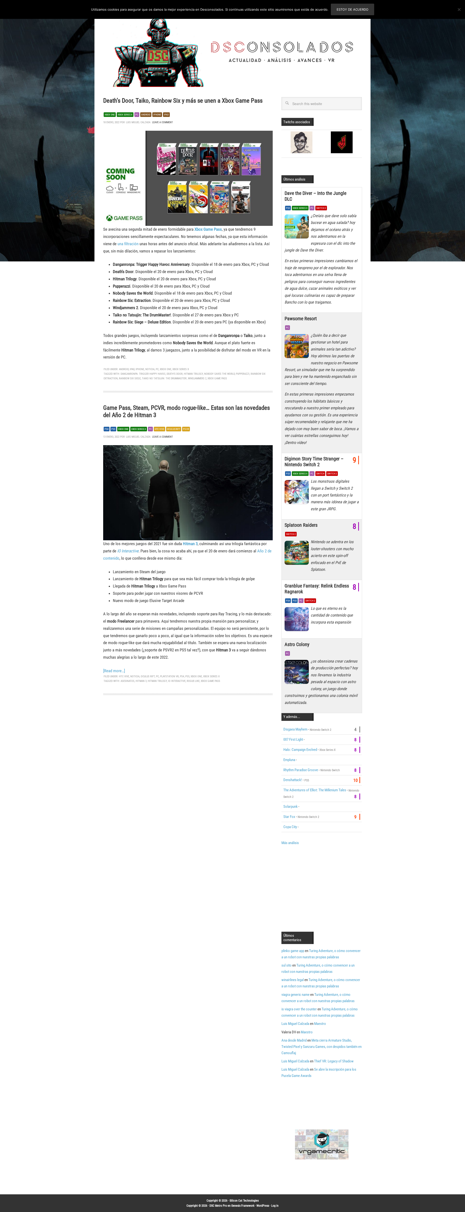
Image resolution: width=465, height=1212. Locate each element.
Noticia (150, 369)
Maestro (320, 1023)
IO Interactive (128, 551)
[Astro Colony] (298, 673)
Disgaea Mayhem (295, 729)
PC (136, 114)
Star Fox (289, 817)
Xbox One (110, 114)
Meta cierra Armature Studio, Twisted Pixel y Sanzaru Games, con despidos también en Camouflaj (321, 1046)
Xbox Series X (125, 114)
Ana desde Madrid (294, 1040)
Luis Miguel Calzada (295, 1023)
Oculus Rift (173, 429)
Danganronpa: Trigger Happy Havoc (143, 373)
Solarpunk (290, 806)
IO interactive (177, 681)
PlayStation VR (169, 676)
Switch (320, 473)
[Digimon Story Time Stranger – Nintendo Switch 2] (298, 493)
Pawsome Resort (301, 318)
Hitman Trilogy (193, 373)
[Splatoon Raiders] (298, 554)
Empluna (289, 760)
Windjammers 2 (197, 378)
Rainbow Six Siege (130, 378)
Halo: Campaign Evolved (300, 749)
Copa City (290, 827)
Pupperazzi (242, 373)
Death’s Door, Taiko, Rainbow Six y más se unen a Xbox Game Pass (183, 100)
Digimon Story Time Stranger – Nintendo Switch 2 (314, 461)
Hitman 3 (190, 543)
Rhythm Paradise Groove (300, 770)
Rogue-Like (193, 681)
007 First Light (293, 739)
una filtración (128, 243)
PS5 (113, 429)
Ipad (166, 114)
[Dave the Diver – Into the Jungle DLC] (298, 228)
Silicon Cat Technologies (244, 1200)
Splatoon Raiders (301, 525)
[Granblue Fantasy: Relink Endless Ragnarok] (298, 620)
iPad (132, 369)
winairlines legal (292, 980)
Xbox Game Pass (208, 229)
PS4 (106, 429)
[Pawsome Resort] (298, 347)
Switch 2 (321, 208)
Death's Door (175, 373)
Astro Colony (297, 644)
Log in (275, 1205)
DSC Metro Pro (218, 1205)
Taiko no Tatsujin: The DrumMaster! (164, 378)
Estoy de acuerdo (352, 9)
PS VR (186, 429)
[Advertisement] (322, 888)
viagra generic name (295, 994)
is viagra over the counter (299, 1009)
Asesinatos (127, 681)
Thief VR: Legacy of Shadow (334, 1061)
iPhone (140, 369)
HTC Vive (159, 429)
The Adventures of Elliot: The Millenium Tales (314, 790)
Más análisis (290, 843)
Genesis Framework (242, 1205)
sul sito (286, 965)
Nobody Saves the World (219, 373)
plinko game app (292, 951)
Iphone (157, 114)
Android (145, 114)
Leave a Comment (162, 122)
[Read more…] (114, 670)
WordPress (262, 1205)
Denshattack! (292, 780)
